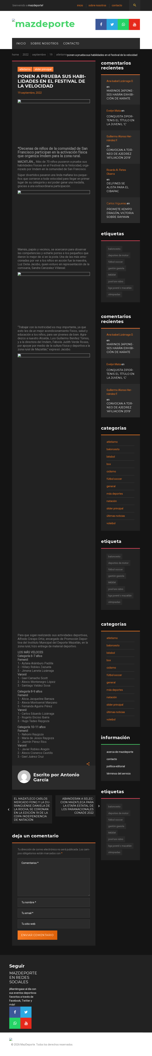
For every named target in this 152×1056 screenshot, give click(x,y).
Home (15, 54)
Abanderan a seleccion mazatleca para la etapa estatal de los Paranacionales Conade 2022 (77, 805)
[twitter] (112, 24)
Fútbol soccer (114, 478)
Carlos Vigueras (116, 203)
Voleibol (111, 523)
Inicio (80, 5)
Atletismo (61, 54)
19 (50, 54)
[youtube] (134, 24)
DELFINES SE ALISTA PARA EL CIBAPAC (118, 187)
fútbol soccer (115, 261)
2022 (26, 54)
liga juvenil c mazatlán (120, 288)
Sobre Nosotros (97, 5)
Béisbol (111, 456)
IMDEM (112, 274)
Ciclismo (111, 471)
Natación (112, 501)
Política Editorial (116, 766)
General (111, 486)
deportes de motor (118, 255)
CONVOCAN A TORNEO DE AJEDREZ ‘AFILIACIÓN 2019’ (120, 153)
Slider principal (43, 69)
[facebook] (101, 24)
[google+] (123, 24)
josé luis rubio (115, 281)
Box (109, 464)
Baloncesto (113, 449)
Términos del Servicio (119, 773)
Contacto (117, 5)
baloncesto (114, 248)
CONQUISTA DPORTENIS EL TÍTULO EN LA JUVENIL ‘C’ (120, 120)
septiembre (39, 54)
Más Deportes (115, 493)
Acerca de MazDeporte (120, 751)
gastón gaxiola (116, 268)
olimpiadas (114, 294)
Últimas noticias (116, 515)
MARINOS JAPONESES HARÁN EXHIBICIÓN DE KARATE (120, 94)
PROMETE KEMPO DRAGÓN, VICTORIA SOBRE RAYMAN (120, 213)
